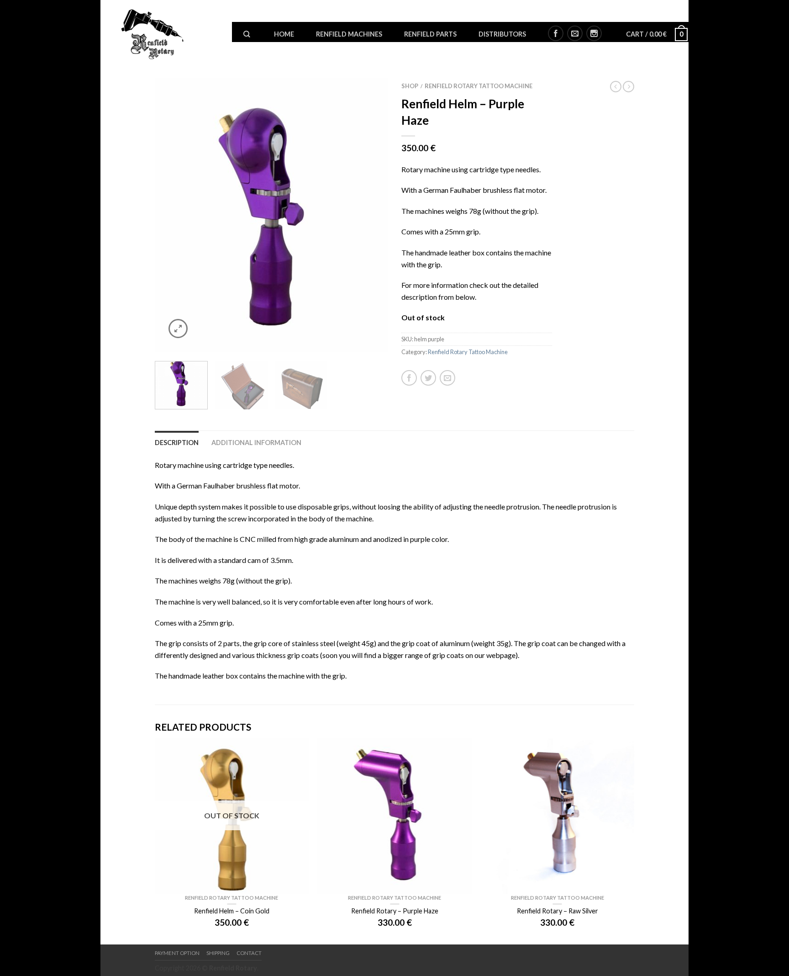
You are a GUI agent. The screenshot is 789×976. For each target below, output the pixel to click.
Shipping (218, 953)
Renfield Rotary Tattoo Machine (478, 86)
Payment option (177, 953)
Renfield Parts (430, 34)
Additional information (256, 442)
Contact (249, 953)
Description (177, 442)
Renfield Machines (349, 34)
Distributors (502, 34)
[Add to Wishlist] (365, 100)
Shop (409, 86)
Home (284, 34)
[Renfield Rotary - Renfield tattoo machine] (169, 32)
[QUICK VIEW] (395, 816)
